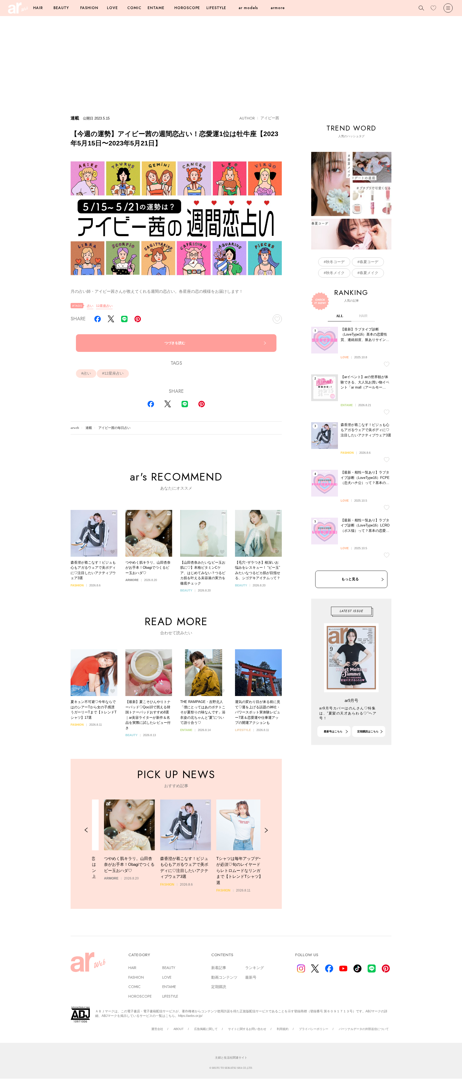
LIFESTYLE (216, 7)
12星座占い (104, 306)
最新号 (250, 977)
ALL (339, 316)
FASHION (89, 7)
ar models (248, 7)
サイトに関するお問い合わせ (247, 1029)
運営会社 (157, 1029)
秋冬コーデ (335, 262)
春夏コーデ (369, 262)
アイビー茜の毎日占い (114, 428)
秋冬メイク (335, 273)
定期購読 (218, 986)
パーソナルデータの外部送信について (364, 1029)
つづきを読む (174, 343)
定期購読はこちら (368, 731)
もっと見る (350, 579)
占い (90, 306)
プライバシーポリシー (313, 1029)
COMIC (134, 7)
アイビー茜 (269, 118)
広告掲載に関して (206, 1029)
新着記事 (218, 967)
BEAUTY (61, 7)
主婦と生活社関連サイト (231, 1057)
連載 (89, 428)
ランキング (254, 967)
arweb (75, 428)
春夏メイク (369, 273)
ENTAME (156, 7)
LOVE (112, 7)
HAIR (38, 7)
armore (277, 7)
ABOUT (179, 1029)
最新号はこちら (333, 731)
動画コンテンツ (224, 977)
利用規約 (282, 1029)
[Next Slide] (266, 830)
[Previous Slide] (86, 830)
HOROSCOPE (187, 7)
